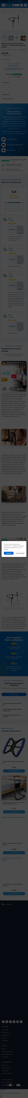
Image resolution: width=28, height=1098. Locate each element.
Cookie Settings (20, 553)
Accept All (8, 553)
